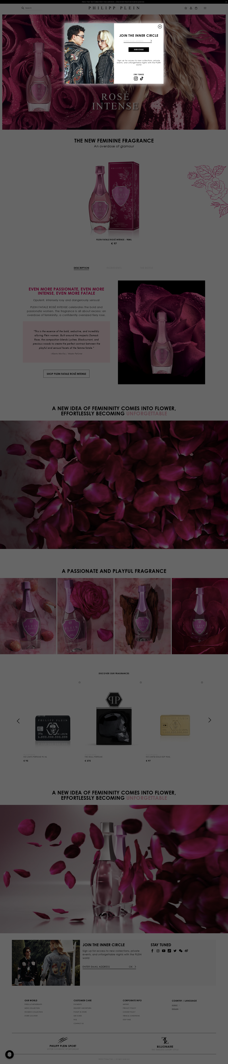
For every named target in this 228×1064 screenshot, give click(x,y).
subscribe (139, 49)
